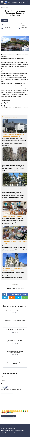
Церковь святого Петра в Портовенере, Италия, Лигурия (15, 341)
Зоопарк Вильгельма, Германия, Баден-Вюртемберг (15, 352)
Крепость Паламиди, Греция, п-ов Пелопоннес (15, 330)
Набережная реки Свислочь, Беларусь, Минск (15, 362)
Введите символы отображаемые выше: (12, 389)
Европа (5, 20)
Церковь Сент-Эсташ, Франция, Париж (15, 320)
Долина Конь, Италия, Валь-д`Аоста (15, 310)
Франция (15, 284)
